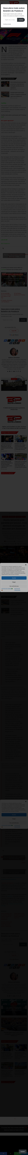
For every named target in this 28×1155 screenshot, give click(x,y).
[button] (26, 565)
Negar (14, 582)
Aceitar (14, 578)
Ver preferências (14, 586)
